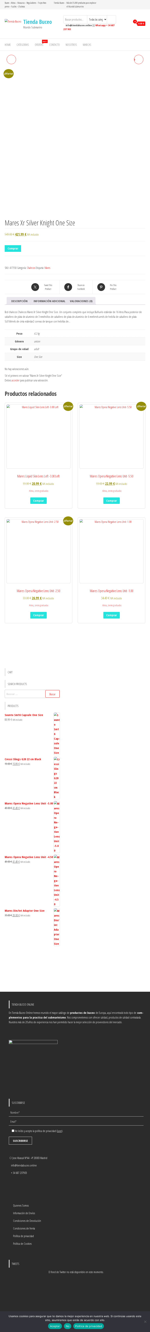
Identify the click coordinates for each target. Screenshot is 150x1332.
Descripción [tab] (19, 301)
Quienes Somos (21, 1205)
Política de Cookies (22, 1244)
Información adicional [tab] (49, 301)
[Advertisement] (32, 969)
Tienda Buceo (37, 21)
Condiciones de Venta (24, 1228)
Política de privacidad (23, 1236)
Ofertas (40, 43)
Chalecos (31, 268)
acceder (16, 380)
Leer (59, 1131)
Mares (47, 268)
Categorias (23, 45)
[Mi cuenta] (127, 24)
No (68, 1326)
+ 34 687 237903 (19, 1173)
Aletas (31, 491)
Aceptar (55, 1326)
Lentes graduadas (41, 491)
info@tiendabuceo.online (24, 1165)
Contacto (54, 45)
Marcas (87, 45)
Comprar (13, 248)
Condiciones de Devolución (27, 1221)
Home (8, 45)
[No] (145, 1322)
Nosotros (71, 45)
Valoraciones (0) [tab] (81, 301)
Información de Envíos (24, 1213)
